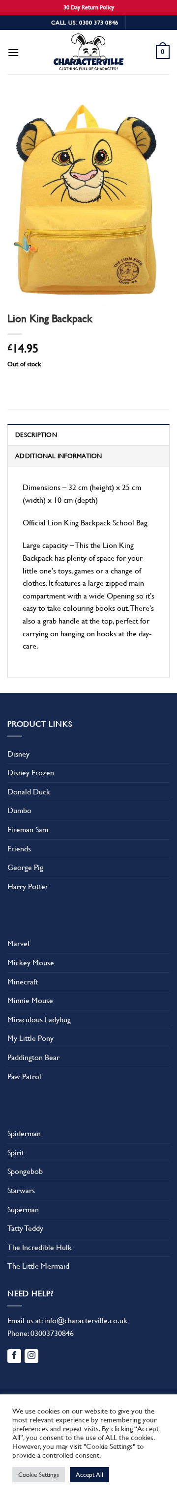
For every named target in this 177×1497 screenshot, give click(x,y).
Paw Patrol (24, 1076)
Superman (23, 1209)
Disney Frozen (30, 772)
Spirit (15, 1152)
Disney (18, 754)
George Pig (25, 867)
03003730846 (52, 1333)
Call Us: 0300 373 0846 (84, 22)
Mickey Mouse (30, 962)
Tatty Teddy (25, 1228)
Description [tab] (36, 434)
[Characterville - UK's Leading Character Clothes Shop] (88, 53)
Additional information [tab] (58, 456)
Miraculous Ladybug (39, 1019)
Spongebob (25, 1171)
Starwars (21, 1190)
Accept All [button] (89, 1474)
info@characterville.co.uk (85, 1320)
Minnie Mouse (30, 1000)
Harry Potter (27, 886)
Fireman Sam (27, 829)
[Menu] (13, 52)
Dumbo (19, 810)
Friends (19, 848)
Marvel (18, 943)
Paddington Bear (33, 1057)
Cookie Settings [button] (38, 1474)
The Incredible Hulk (39, 1247)
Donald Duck (28, 791)
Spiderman (24, 1133)
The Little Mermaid (38, 1266)
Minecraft (22, 981)
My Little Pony (30, 1038)
